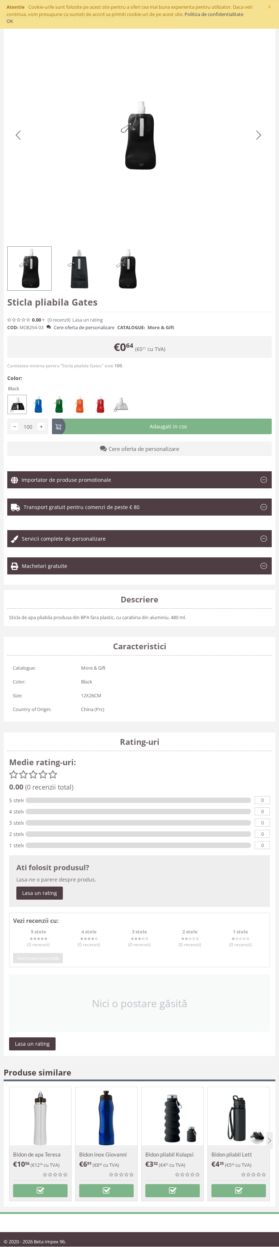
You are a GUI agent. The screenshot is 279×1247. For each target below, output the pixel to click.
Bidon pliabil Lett (231, 1154)
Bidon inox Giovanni (103, 1154)
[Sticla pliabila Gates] (138, 135)
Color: (14, 378)
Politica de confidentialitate (214, 14)
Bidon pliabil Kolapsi (169, 1154)
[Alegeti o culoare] (40, 1190)
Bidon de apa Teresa (37, 1154)
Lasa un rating (39, 892)
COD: (12, 327)
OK (10, 21)
